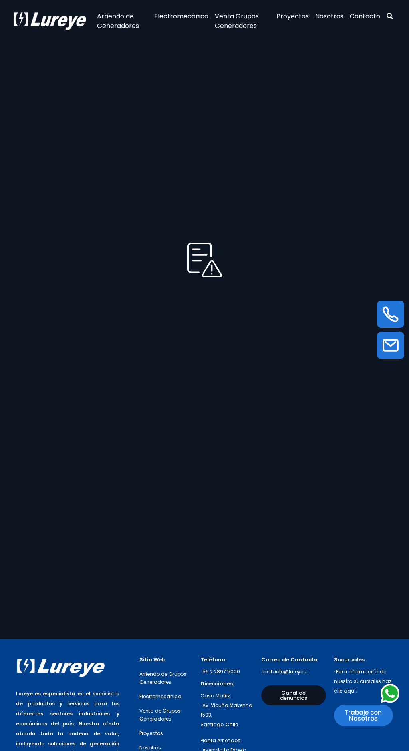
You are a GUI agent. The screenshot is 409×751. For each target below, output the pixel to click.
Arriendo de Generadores (118, 21)
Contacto (365, 16)
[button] (293, 695)
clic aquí (345, 690)
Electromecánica (181, 16)
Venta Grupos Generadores (237, 21)
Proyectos (292, 16)
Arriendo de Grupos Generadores (163, 678)
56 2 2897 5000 (221, 671)
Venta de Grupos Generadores (160, 714)
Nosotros (329, 16)
